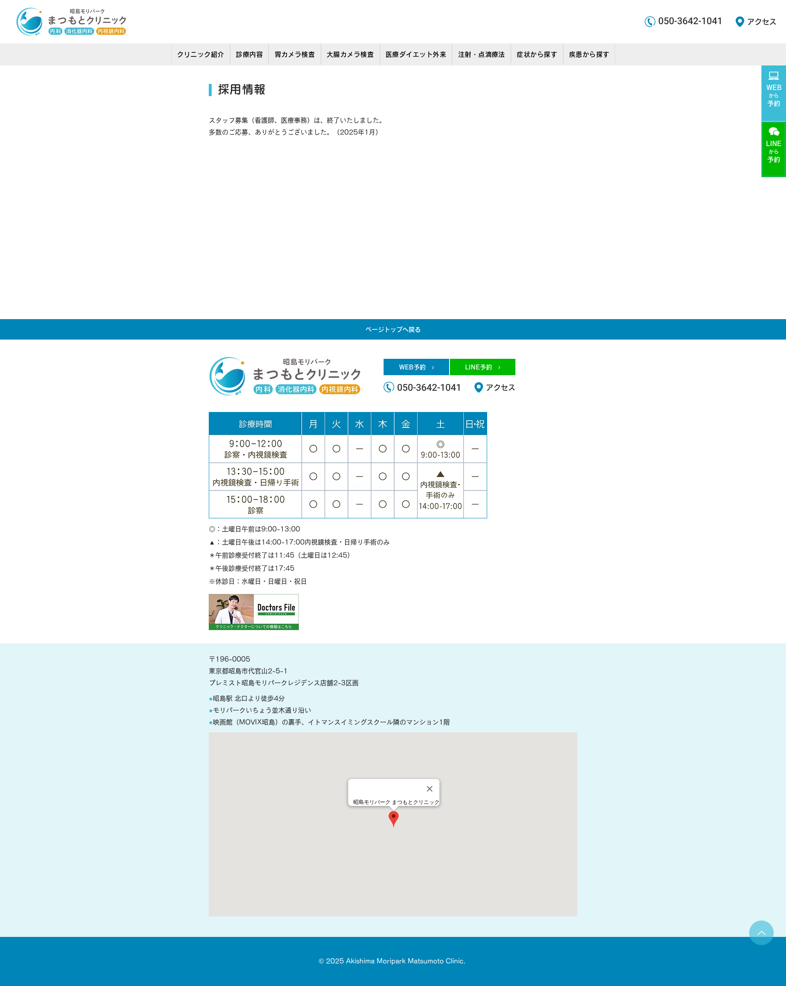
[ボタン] (773, 92)
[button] (200, 54)
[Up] (761, 933)
